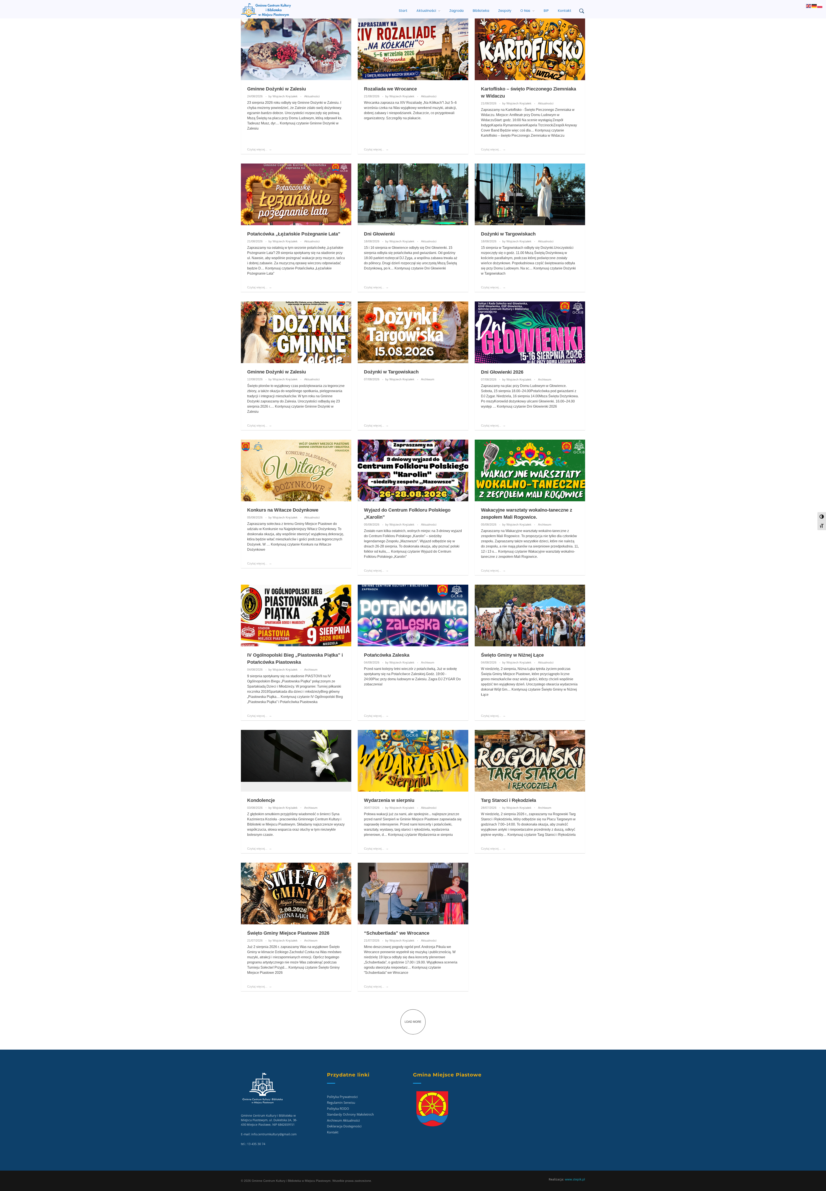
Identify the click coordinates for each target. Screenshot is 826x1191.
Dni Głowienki (379, 234)
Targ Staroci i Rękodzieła (508, 800)
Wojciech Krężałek (285, 96)
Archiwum (427, 379)
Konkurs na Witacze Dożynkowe (282, 510)
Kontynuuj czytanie (420, 268)
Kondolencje (261, 800)
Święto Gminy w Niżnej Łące (512, 655)
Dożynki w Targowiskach (508, 234)
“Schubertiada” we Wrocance (396, 933)
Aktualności (312, 96)
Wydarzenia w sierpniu (389, 800)
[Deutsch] (814, 6)
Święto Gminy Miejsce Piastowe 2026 (288, 933)
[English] (809, 6)
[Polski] (820, 6)
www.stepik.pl (575, 1179)
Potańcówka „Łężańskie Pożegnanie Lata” (293, 234)
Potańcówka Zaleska (386, 655)
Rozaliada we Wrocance (390, 89)
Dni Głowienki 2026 (502, 372)
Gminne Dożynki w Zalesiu (276, 89)
